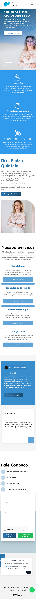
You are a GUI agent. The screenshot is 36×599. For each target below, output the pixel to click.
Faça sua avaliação (13, 395)
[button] (8, 62)
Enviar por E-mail (9, 535)
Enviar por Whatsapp (25, 535)
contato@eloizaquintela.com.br (17, 471)
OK (28, 572)
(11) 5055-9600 (12, 477)
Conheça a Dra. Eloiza (11, 194)
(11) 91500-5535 (13, 483)
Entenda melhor (13, 33)
